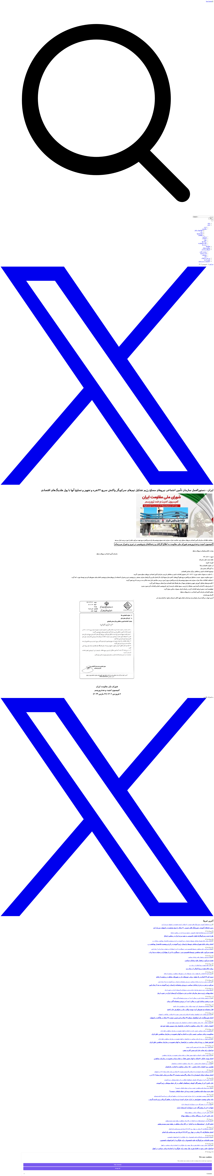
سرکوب (211, 264)
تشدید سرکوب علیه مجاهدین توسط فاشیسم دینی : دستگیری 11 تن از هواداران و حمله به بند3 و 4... (181, 952)
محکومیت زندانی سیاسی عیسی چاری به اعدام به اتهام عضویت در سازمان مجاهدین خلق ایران (182, 1034)
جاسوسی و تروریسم (204, 261)
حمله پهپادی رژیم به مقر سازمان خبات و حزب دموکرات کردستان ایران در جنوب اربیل (185, 993)
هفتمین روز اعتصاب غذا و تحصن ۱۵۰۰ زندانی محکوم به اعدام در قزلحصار (189, 1067)
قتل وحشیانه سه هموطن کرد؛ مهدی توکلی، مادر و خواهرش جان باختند (190, 1009)
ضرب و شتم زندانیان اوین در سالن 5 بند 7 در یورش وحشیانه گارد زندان (190, 1001)
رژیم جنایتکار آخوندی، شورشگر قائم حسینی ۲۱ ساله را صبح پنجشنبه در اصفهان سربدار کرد (183, 928)
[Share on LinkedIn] (212, 486)
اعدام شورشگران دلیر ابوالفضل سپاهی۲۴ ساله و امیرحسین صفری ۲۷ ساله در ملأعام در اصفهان (181, 1018)
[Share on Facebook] (212, 266)
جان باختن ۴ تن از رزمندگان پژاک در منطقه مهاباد (197, 1116)
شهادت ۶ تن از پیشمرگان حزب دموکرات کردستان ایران (195, 1108)
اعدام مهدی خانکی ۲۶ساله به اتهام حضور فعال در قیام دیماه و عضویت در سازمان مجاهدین (183, 1058)
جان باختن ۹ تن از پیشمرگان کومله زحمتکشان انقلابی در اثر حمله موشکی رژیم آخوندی (184, 1083)
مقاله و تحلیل (206, 248)
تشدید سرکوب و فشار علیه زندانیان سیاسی (199, 960)
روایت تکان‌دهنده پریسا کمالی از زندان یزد (199, 969)
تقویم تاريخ (207, 259)
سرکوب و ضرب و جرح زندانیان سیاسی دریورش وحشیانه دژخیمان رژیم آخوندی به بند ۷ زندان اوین (181, 985)
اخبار (208, 225)
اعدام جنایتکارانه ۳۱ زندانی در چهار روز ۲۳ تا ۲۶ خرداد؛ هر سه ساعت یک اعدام (187, 1132)
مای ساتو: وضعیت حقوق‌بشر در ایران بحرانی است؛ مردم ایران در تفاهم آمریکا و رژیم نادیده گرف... (180, 1099)
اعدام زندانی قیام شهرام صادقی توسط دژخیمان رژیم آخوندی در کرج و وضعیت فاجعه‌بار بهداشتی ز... (180, 944)
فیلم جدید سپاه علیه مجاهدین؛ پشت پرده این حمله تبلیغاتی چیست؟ (191, 1091)
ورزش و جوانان (205, 258)
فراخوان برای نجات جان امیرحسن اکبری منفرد (198, 1050)
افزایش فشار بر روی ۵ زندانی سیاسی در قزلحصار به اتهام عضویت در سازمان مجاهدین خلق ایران (181, 1042)
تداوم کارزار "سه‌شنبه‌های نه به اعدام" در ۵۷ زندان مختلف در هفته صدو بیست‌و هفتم (185, 1124)
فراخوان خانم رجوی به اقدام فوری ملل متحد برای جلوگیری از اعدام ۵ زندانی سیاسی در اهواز (182, 1148)
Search (195, 216)
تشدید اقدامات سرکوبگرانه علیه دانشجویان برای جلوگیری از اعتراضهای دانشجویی (186, 1140)
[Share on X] (107, 484)
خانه (209, 223)
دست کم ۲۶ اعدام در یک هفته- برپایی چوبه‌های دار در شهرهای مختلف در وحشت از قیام (184, 977)
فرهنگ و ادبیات (206, 249)
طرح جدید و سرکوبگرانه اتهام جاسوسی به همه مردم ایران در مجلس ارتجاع (188, 936)
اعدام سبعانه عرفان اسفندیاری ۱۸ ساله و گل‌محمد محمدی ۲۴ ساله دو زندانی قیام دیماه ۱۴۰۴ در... (181, 1075)
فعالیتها (208, 246)
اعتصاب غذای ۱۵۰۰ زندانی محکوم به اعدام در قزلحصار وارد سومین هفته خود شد (186, 1026)
